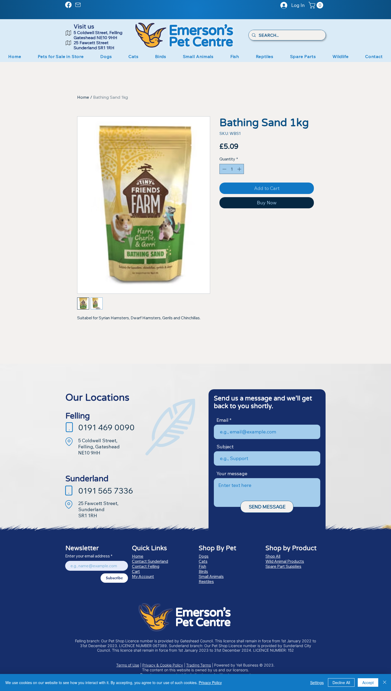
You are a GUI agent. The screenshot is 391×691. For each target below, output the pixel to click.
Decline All (341, 682)
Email (222, 420)
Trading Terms (198, 665)
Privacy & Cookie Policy (162, 665)
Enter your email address (87, 556)
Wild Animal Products (284, 561)
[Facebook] (68, 5)
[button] (317, 5)
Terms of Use (127, 665)
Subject (225, 446)
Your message (232, 473)
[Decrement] (223, 169)
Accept (368, 682)
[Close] (384, 682)
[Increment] (239, 169)
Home (83, 97)
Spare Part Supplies (283, 566)
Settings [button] (317, 682)
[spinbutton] (231, 169)
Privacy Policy (210, 682)
